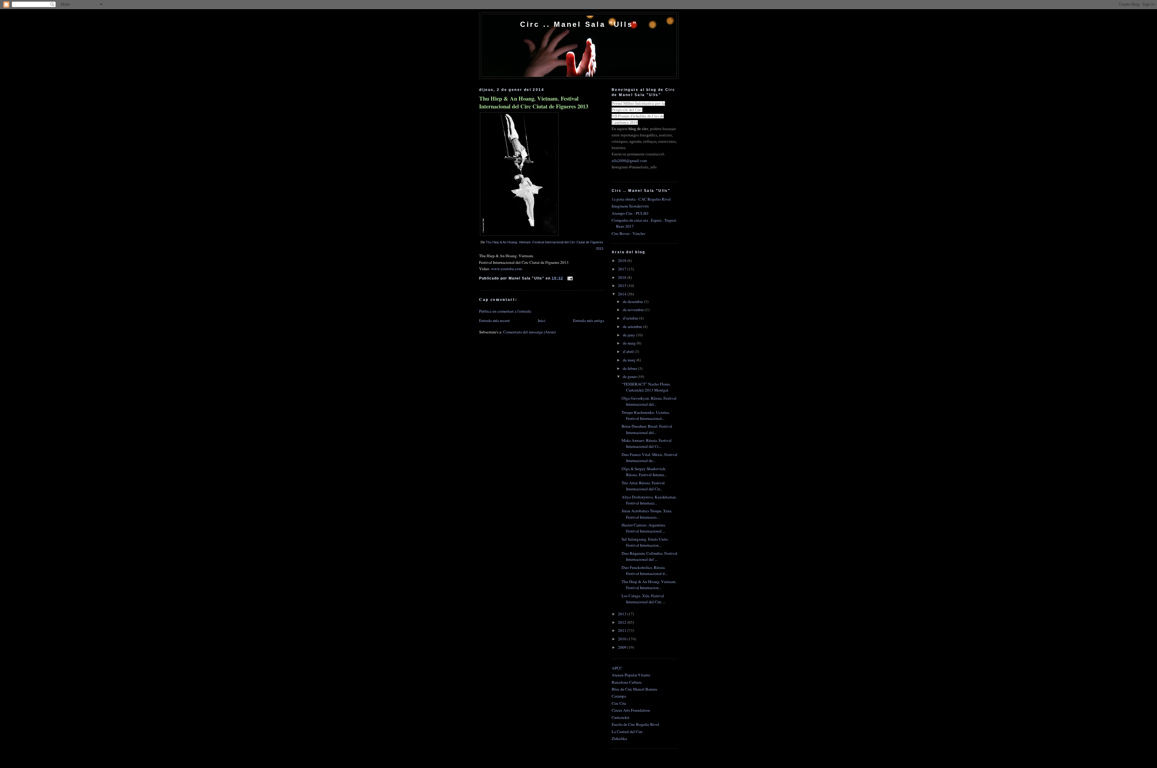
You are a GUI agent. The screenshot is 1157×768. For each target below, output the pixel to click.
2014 (622, 294)
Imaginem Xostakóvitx (630, 206)
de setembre (633, 326)
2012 (622, 622)
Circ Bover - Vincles (628, 233)
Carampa (619, 696)
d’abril (629, 351)
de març (629, 360)
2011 (622, 630)
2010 (622, 639)
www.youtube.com (506, 268)
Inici (541, 320)
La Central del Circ (627, 731)
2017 (622, 269)
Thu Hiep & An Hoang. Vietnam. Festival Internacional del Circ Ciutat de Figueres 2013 (533, 102)
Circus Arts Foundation (631, 710)
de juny (629, 335)
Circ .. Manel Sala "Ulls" (579, 24)
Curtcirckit (620, 717)
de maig (630, 343)
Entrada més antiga (588, 320)
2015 (622, 285)
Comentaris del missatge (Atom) (529, 332)
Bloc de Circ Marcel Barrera (634, 689)
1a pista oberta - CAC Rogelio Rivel (641, 199)
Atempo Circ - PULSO (630, 213)
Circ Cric (619, 703)
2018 (622, 260)
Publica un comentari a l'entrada (505, 311)
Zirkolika (619, 738)
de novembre (634, 309)
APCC (617, 668)
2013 (622, 614)
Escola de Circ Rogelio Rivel (635, 724)
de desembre (633, 301)
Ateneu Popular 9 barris (631, 675)
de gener (630, 376)
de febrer (630, 368)
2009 (622, 647)
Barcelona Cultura (626, 682)
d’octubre (631, 318)
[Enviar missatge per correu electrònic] (569, 278)
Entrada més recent (494, 320)
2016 (622, 277)
